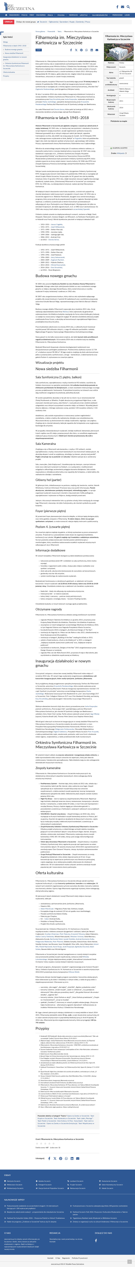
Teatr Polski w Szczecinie (47, 1121)
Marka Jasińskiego (49, 102)
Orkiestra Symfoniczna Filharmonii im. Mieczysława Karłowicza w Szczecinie (16, 66)
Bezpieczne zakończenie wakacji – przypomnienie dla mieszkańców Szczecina (35, 1212)
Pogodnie (78, 138)
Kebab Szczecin (107, 1188)
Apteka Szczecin (44, 1181)
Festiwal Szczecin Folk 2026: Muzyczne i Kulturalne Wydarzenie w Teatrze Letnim (100, 1213)
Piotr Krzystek (93, 732)
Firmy (32, 15)
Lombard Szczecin (76, 1181)
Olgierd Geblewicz (60, 732)
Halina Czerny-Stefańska (45, 936)
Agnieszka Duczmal (82, 947)
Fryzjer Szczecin (76, 1185)
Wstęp (5, 42)
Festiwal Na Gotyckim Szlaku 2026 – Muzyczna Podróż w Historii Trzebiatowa (36, 1218)
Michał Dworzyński (58, 265)
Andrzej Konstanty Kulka (85, 939)
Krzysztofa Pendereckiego (63, 686)
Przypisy (6, 76)
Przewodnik (117, 15)
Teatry (59, 31)
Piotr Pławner (58, 942)
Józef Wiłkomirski (57, 227)
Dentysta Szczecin (13, 1181)
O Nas (57, 1258)
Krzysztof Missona (78, 934)
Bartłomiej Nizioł (56, 939)
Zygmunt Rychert (57, 260)
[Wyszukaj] (128, 6)
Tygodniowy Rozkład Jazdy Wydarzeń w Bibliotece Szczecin (95, 1218)
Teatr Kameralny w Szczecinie (65, 1118)
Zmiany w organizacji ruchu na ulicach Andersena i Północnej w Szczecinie (100, 1222)
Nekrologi (73, 15)
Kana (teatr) (78, 1121)
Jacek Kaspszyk (68, 947)
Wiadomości (14, 15)
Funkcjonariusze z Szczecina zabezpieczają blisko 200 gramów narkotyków (100, 1206)
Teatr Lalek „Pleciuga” (85, 1118)
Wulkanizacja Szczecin (15, 1188)
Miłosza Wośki (73, 972)
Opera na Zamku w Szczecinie (78, 1116)
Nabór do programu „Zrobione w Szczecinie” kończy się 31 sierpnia (31, 1222)
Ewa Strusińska (56, 267)
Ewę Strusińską (55, 99)
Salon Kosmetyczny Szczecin (112, 1185)
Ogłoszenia (41, 15)
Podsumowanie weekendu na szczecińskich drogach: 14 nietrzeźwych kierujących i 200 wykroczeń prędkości (32, 1207)
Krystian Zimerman (52, 934)
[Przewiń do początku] (129, 1262)
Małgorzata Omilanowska (64, 729)
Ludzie (127, 15)
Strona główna (40, 31)
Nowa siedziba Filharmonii (14, 53)
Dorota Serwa (59, 109)
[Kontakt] (122, 6)
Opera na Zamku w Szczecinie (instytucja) (62, 1123)
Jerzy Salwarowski (58, 257)
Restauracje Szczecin (77, 1188)
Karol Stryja (57, 947)
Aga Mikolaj (94, 714)
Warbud (66, 312)
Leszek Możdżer (69, 939)
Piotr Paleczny (65, 934)
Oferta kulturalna (9, 72)
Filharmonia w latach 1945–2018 (14, 46)
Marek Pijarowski (45, 947)
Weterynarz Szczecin (14, 1185)
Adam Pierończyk (47, 909)
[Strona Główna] (6, 15)
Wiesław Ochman (77, 936)
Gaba (46, 919)
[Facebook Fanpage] (116, 6)
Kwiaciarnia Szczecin (109, 1181)
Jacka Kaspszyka (71, 99)
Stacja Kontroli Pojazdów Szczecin (51, 1188)
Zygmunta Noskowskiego (45, 89)
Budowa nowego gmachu (13, 49)
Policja (24, 15)
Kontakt (52, 1242)
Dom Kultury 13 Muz (65, 1121)
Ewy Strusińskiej (42, 699)
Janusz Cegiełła (56, 224)
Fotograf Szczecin (45, 1185)
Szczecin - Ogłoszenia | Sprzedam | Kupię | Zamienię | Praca (65, 22)
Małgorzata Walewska (44, 942)
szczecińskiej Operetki (81, 209)
